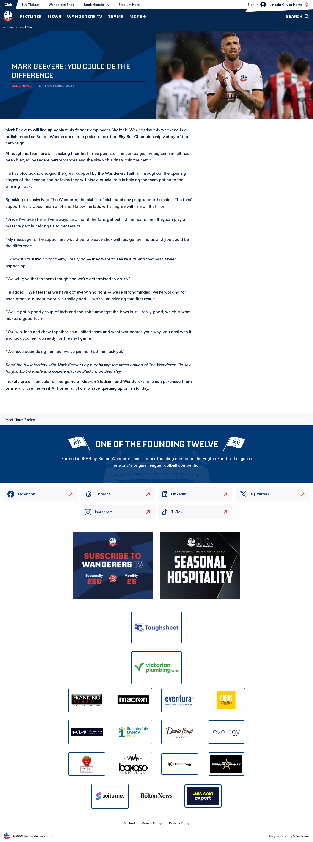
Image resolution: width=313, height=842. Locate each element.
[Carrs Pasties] (226, 700)
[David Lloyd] (179, 732)
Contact (129, 823)
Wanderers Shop (62, 4)
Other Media (301, 836)
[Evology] (226, 732)
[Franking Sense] (86, 700)
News (54, 16)
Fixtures (31, 16)
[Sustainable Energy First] (133, 732)
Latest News (26, 27)
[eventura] (179, 700)
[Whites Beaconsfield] (86, 764)
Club (8, 4)
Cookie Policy (152, 823)
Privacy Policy (179, 823)
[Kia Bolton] (86, 732)
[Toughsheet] (156, 628)
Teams (116, 16)
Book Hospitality (96, 4)
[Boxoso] (133, 764)
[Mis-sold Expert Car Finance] (203, 796)
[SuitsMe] (110, 796)
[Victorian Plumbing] (156, 667)
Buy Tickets (30, 4)
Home (10, 27)
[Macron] (133, 700)
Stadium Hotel (129, 4)
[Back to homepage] (8, 16)
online (11, 388)
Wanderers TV (84, 16)
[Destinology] (179, 764)
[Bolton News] (156, 796)
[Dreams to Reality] (226, 764)
